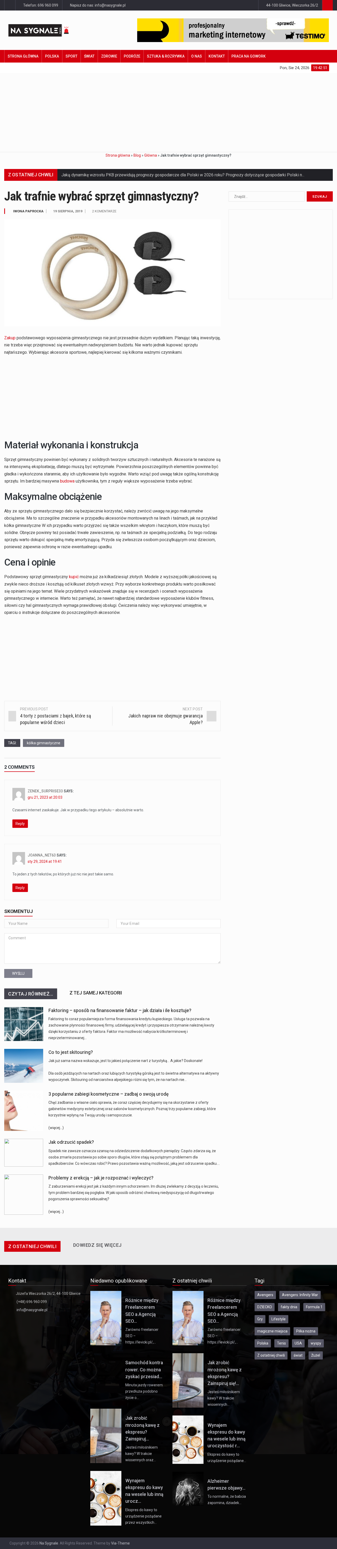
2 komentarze (104, 211)
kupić (74, 576)
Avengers (265, 1295)
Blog (137, 155)
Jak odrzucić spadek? (71, 1142)
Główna (150, 155)
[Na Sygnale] (47, 30)
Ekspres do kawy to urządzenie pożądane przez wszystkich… (143, 1516)
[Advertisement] (168, 112)
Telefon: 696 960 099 (40, 5)
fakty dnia (289, 1307)
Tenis (281, 1343)
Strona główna (23, 56)
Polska (52, 56)
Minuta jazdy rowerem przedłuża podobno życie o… (144, 1391)
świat (298, 1355)
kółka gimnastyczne (43, 743)
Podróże (132, 56)
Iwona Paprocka (28, 211)
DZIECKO (264, 1307)
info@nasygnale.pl (32, 1310)
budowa (67, 481)
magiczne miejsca (272, 1331)
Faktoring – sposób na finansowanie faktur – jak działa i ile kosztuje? (119, 1010)
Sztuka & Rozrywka (166, 56)
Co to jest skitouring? (70, 1052)
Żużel (315, 1355)
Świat (89, 56)
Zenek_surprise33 (45, 791)
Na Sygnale (48, 1543)
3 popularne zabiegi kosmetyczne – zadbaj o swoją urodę (108, 1094)
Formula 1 (314, 1307)
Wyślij (18, 973)
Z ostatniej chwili (271, 1355)
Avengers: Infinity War (300, 1295)
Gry (260, 1319)
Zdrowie (109, 56)
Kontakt (217, 56)
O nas (196, 56)
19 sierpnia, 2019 (67, 211)
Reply (20, 824)
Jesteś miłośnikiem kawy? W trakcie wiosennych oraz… (141, 1453)
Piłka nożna (305, 1331)
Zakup (10, 337)
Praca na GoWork (248, 56)
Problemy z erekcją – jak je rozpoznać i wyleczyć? (100, 1178)
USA (298, 1343)
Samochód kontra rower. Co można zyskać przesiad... (144, 1369)
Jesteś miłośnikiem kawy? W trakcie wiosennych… (223, 1398)
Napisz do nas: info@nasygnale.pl (97, 5)
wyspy (316, 1343)
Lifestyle (278, 1319)
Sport (71, 56)
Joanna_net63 (42, 855)
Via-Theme (120, 1543)
